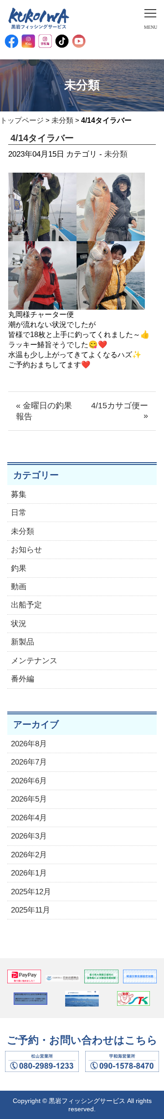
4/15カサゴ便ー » (119, 410)
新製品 (22, 642)
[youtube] (79, 41)
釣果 (18, 568)
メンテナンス (34, 660)
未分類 (62, 120)
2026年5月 (29, 799)
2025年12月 (31, 891)
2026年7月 (29, 762)
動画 (18, 586)
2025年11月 (30, 910)
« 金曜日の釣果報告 (44, 411)
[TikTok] (62, 41)
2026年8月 (29, 743)
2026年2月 (29, 854)
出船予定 (26, 605)
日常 (18, 512)
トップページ (22, 120)
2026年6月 (29, 780)
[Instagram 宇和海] (45, 41)
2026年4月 (29, 817)
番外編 (22, 679)
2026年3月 (29, 836)
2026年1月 (29, 873)
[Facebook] (11, 41)
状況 (18, 623)
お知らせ (26, 549)
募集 (18, 494)
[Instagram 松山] (28, 41)
